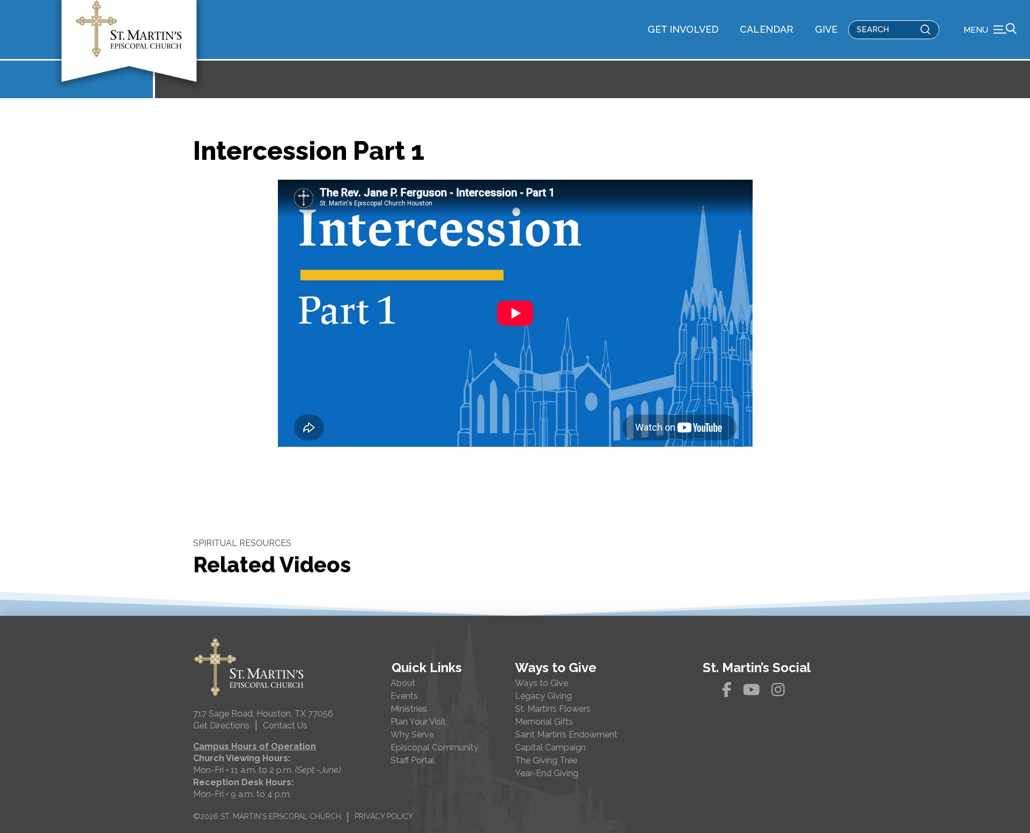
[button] (990, 29)
